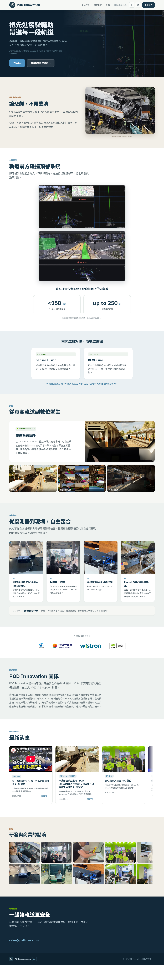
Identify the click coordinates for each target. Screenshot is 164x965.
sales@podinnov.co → (24, 940)
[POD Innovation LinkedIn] (34, 959)
